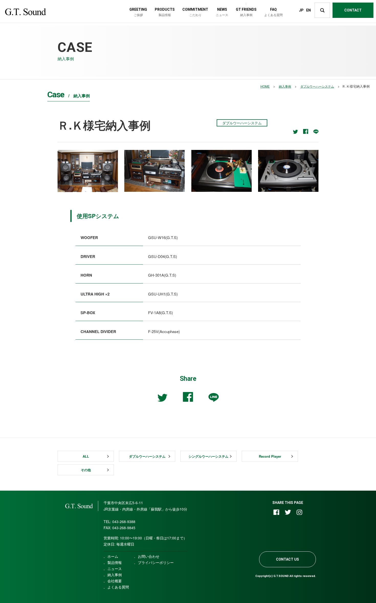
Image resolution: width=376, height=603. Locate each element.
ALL (86, 456)
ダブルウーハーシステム (147, 456)
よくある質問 (118, 587)
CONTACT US (287, 559)
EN (308, 10)
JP (301, 10)
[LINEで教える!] (315, 131)
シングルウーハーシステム (208, 456)
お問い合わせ (148, 556)
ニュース (114, 568)
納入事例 (114, 574)
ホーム (112, 556)
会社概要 (114, 581)
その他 (86, 469)
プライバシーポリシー (156, 562)
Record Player (270, 456)
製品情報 (114, 562)
